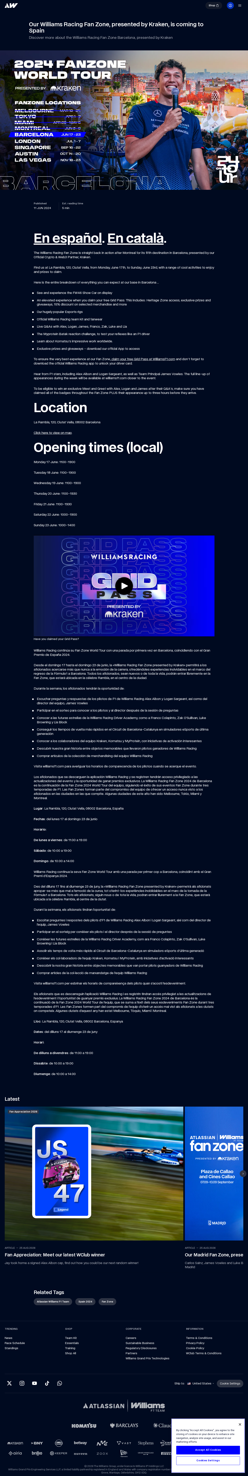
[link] (11, 5)
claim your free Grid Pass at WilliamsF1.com (143, 359)
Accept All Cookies (208, 1450)
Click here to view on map (53, 433)
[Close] (240, 1424)
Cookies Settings (208, 1460)
